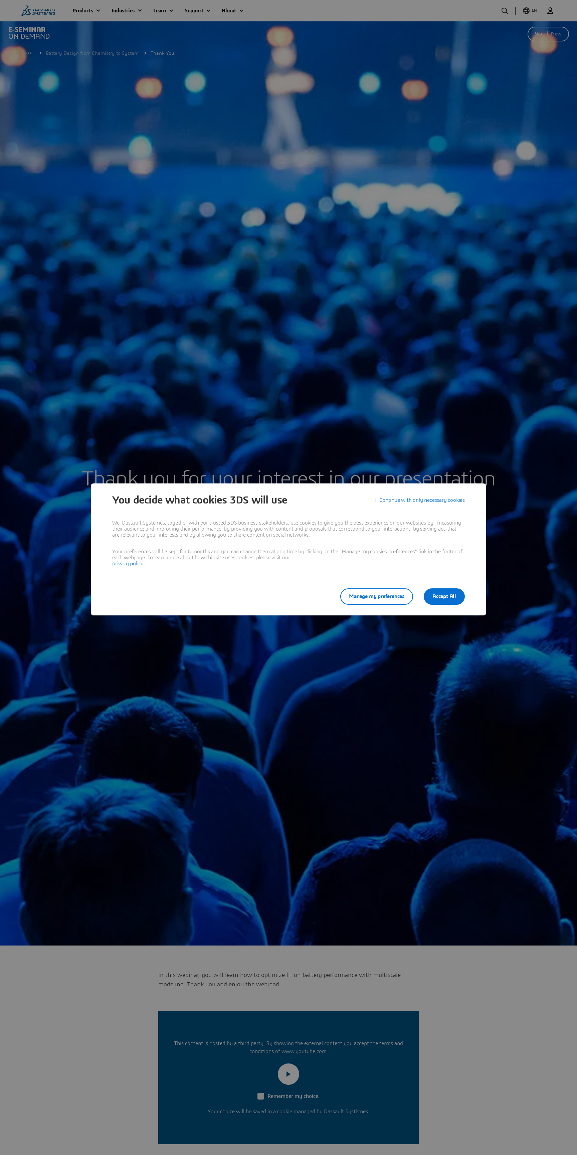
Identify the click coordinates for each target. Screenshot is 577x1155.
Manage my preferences (376, 596)
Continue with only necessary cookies (422, 500)
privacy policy (128, 563)
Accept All (444, 596)
